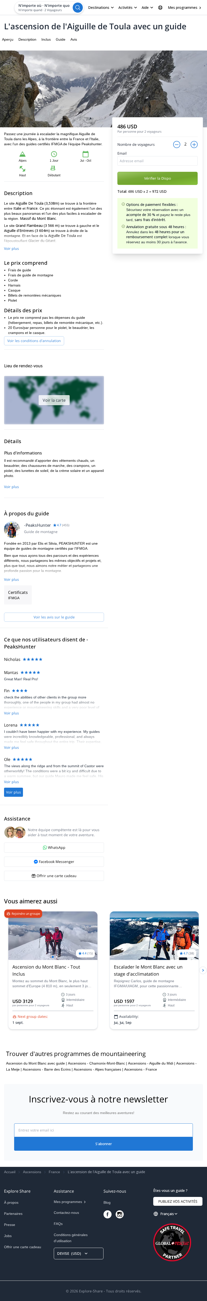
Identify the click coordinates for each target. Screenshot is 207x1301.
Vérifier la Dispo (157, 178)
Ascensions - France (140, 1069)
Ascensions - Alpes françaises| (98, 1069)
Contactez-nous (66, 1213)
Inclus (46, 39)
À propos (11, 1202)
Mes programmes (182, 7)
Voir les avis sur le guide (54, 617)
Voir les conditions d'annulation (34, 340)
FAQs (58, 1224)
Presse (9, 1225)
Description (27, 39)
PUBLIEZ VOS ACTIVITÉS (177, 1201)
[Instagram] (120, 1214)
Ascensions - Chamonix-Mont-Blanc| (97, 1063)
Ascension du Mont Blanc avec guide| (36, 1063)
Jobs (8, 1236)
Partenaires (13, 1214)
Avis (73, 39)
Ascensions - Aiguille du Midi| (151, 1063)
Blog (107, 1202)
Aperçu (7, 39)
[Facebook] (108, 1214)
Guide (60, 39)
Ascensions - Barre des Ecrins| (48, 1069)
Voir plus (11, 248)
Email (122, 153)
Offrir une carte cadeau (22, 1247)
